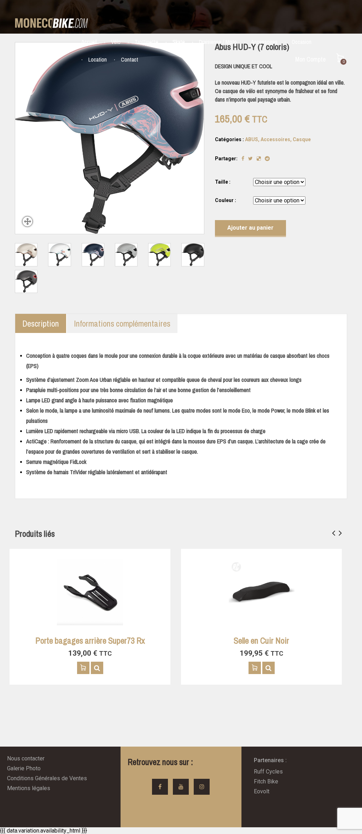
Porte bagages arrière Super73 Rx (90, 640)
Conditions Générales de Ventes (47, 778)
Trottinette (146, 41)
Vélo (116, 41)
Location (97, 59)
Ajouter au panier (250, 227)
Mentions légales (28, 788)
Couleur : (225, 200)
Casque (302, 139)
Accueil (89, 41)
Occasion (301, 41)
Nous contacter (26, 758)
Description (40, 323)
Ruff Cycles (268, 771)
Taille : (222, 181)
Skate (179, 41)
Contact (129, 59)
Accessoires (264, 41)
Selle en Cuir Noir (261, 640)
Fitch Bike (266, 781)
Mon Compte (310, 59)
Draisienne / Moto (218, 41)
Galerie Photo (24, 768)
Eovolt (261, 791)
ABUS (251, 139)
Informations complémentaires (122, 323)
